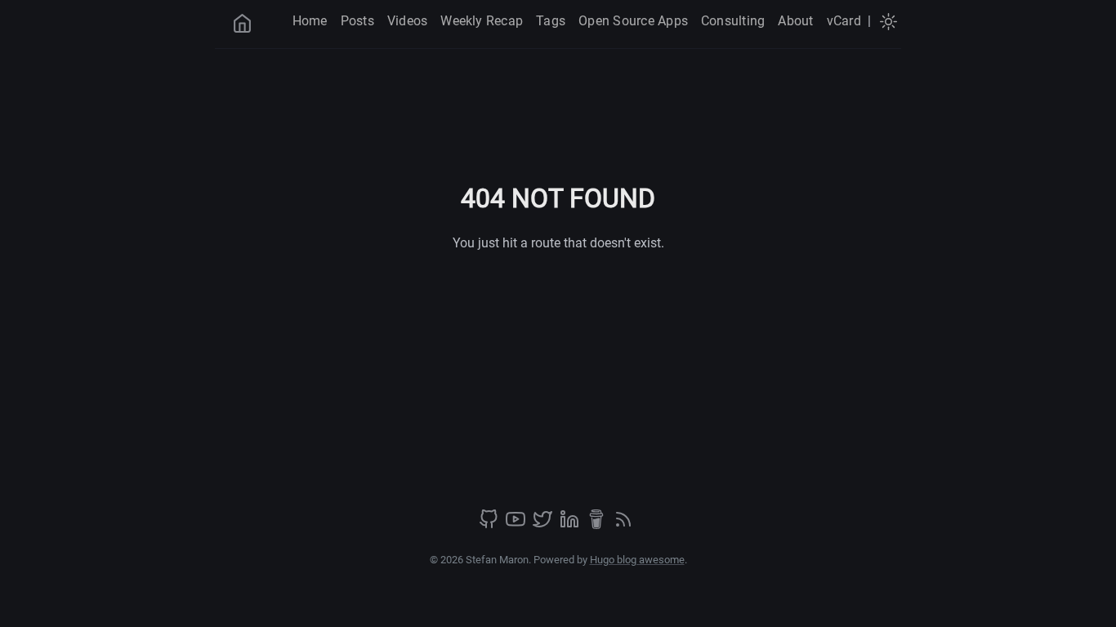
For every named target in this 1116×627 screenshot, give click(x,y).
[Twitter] (544, 524)
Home (310, 21)
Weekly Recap (481, 21)
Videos (407, 21)
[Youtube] (517, 524)
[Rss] (623, 524)
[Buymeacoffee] (598, 524)
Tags (550, 21)
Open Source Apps (633, 21)
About (795, 21)
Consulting (733, 21)
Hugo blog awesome (637, 560)
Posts (357, 21)
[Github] (490, 524)
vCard (844, 21)
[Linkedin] (571, 524)
